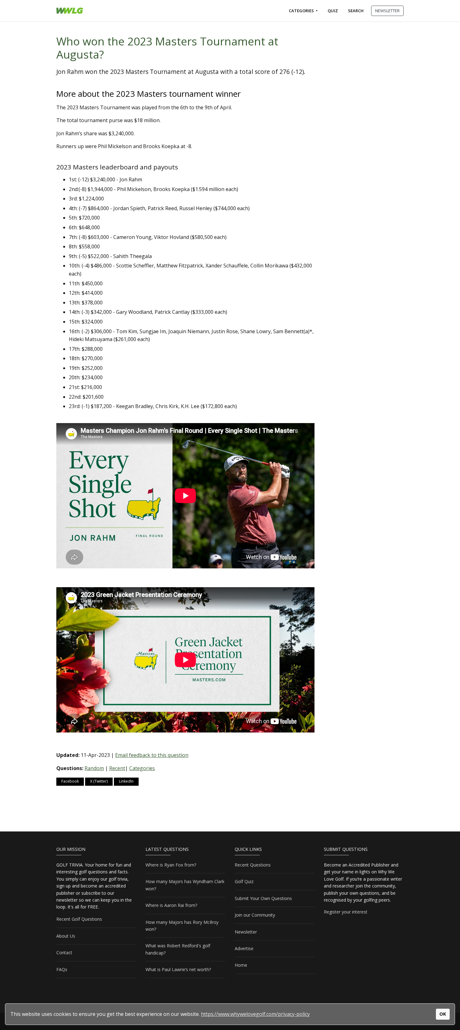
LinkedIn (126, 781)
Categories (302, 10)
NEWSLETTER (387, 10)
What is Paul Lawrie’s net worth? (178, 969)
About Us (65, 936)
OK (442, 1014)
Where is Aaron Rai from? (171, 905)
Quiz (333, 10)
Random (94, 768)
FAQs (61, 969)
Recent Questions (253, 865)
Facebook (70, 781)
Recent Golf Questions (79, 919)
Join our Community (255, 915)
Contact (64, 952)
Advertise (244, 948)
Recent (117, 768)
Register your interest (345, 912)
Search (356, 10)
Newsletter (246, 932)
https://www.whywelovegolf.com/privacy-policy (255, 1014)
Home (241, 965)
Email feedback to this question (151, 755)
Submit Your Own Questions (263, 898)
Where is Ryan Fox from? (171, 865)
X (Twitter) (99, 781)
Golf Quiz (244, 881)
